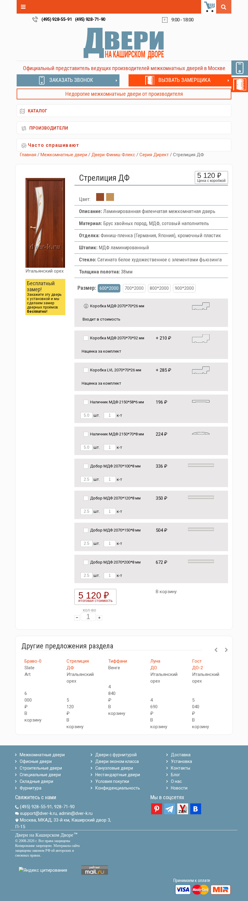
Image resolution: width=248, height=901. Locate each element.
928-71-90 (64, 806)
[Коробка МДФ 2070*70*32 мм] (201, 338)
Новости (179, 788)
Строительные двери (41, 768)
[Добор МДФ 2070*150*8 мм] (201, 529)
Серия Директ (154, 154)
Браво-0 (32, 661)
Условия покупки (112, 781)
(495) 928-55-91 (56, 19)
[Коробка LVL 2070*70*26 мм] (201, 369)
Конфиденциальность (117, 788)
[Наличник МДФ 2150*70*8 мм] (201, 433)
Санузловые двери (114, 768)
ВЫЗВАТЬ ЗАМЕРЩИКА (184, 80)
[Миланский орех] (110, 199)
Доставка (181, 754)
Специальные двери (40, 774)
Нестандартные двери (117, 774)
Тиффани (117, 661)
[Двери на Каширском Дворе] (124, 43)
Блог (175, 774)
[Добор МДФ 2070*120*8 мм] (201, 497)
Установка (181, 761)
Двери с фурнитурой (116, 754)
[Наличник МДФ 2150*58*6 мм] (201, 401)
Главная (28, 154)
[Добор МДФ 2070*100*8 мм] (201, 465)
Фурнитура (30, 788)
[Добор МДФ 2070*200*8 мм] (201, 561)
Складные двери (36, 781)
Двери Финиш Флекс (113, 154)
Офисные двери (36, 761)
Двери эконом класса (117, 761)
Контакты (180, 768)
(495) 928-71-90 (90, 19)
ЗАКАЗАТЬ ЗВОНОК (71, 80)
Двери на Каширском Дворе (44, 835)
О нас (176, 781)
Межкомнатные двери (64, 154)
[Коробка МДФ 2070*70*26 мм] (201, 305)
